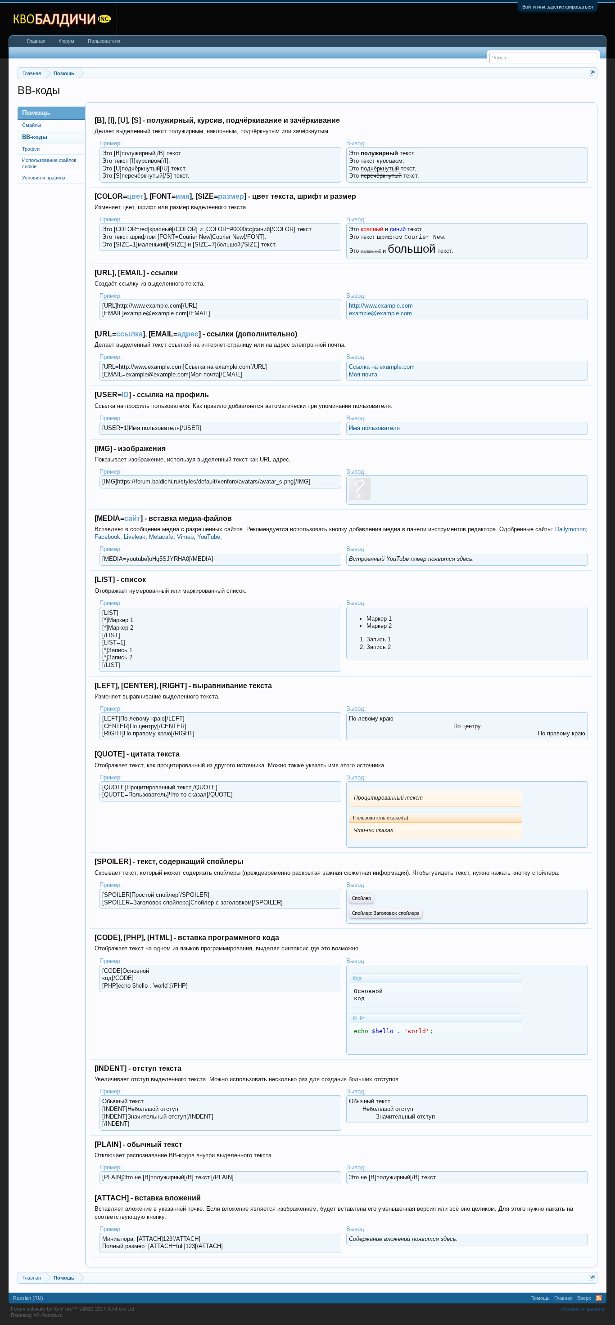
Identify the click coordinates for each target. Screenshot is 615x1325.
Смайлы (31, 125)
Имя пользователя (374, 428)
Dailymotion (570, 529)
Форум (66, 41)
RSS (599, 1298)
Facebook (107, 536)
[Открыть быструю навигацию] (592, 73)
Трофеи (31, 149)
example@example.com (380, 313)
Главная (36, 41)
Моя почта (363, 374)
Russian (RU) (28, 1298)
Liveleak (134, 536)
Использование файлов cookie (49, 163)
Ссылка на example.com (382, 366)
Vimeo (185, 536)
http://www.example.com (381, 305)
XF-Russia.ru (48, 1315)
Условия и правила (43, 177)
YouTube (208, 536)
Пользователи (104, 41)
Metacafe (161, 536)
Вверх (584, 1298)
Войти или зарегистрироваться (557, 6)
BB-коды (34, 137)
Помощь (540, 1298)
